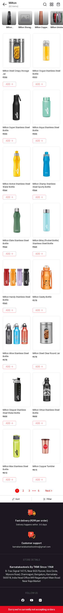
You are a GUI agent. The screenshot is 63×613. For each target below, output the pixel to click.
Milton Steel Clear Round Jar (46, 353)
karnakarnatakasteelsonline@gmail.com (32, 547)
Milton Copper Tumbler (44, 466)
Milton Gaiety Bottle (42, 297)
